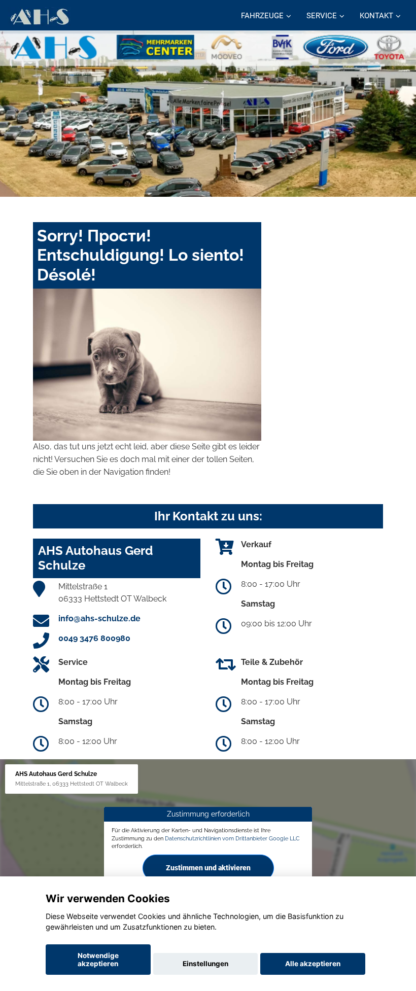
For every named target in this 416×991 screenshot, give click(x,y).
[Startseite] (39, 16)
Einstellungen (205, 964)
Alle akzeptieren (312, 964)
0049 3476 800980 (94, 638)
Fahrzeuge (262, 15)
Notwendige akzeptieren (98, 959)
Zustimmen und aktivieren (208, 868)
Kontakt (376, 15)
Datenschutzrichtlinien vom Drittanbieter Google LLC (232, 838)
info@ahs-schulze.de (99, 618)
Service (321, 15)
